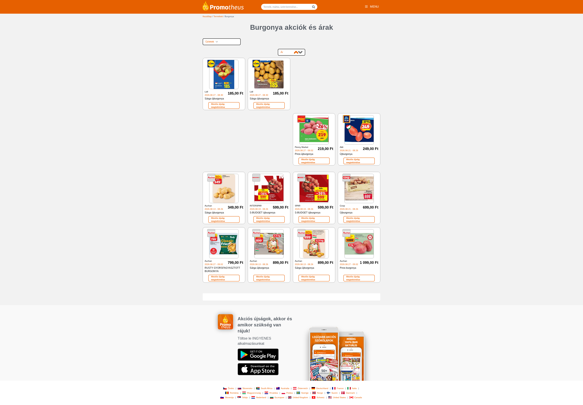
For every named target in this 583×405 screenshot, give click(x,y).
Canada (358, 397)
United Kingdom (300, 397)
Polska (289, 393)
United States (339, 397)
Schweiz (320, 397)
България (279, 397)
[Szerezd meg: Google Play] (258, 354)
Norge (320, 393)
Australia (285, 388)
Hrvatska (273, 393)
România (234, 393)
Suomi (334, 393)
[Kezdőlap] (223, 5)
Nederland (261, 397)
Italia (354, 388)
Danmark (350, 393)
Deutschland (322, 388)
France (340, 388)
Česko (231, 388)
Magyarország (254, 393)
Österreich (303, 388)
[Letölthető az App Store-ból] (258, 369)
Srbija (245, 397)
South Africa (266, 388)
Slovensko (247, 388)
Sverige (305, 393)
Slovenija (229, 397)
